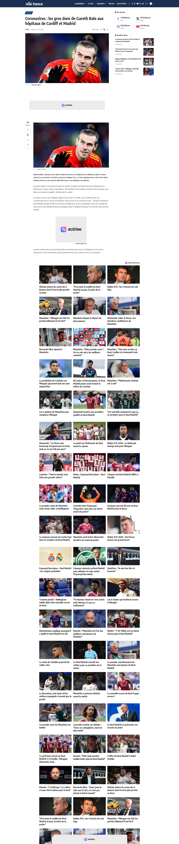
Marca (75, 177)
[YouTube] (137, 3)
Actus (29, 13)
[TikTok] (143, 3)
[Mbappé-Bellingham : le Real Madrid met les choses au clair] (148, 62)
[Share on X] (104, 29)
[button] (129, 3)
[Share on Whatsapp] (27, 139)
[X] (134, 3)
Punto (27, 29)
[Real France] (38, 3)
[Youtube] (144, 26)
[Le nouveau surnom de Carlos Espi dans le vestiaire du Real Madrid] (148, 42)
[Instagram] (140, 3)
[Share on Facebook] (101, 29)
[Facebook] (132, 3)
